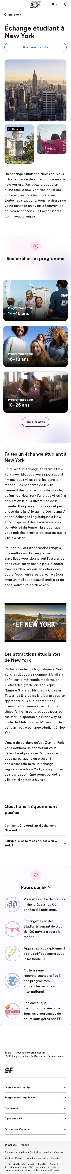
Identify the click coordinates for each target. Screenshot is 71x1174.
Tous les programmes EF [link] (30, 1052)
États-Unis (15, 14)
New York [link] (57, 1056)
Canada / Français (18, 1144)
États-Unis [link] (40, 1056)
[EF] (35, 5)
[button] (6, 4)
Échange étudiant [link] (19, 1056)
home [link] (8, 1052)
